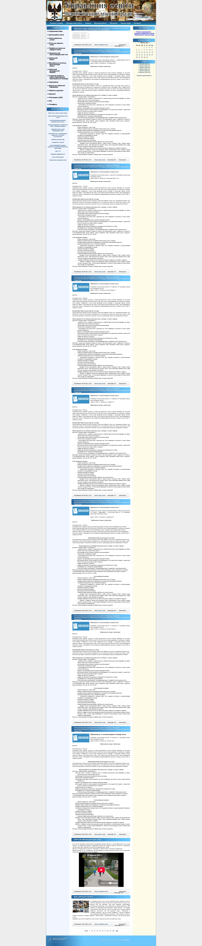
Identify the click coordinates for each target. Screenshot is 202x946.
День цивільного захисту (83, 897)
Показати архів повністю (144, 75)
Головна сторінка (56, 23)
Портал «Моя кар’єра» (58, 157)
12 (137, 52)
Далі (117, 930)
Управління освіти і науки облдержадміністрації (57, 130)
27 (139, 57)
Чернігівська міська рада (57, 139)
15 (144, 52)
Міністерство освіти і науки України (57, 113)
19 (137, 55)
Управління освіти (103, 44)
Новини (88, 23)
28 (142, 57)
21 (142, 55)
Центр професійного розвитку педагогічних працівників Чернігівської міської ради (58, 147)
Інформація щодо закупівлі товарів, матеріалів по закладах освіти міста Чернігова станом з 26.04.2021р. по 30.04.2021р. (101, 29)
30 (147, 57)
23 (147, 55)
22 (144, 55)
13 (139, 52)
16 (147, 52)
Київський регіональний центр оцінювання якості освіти (58, 121)
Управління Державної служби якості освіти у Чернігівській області (58, 125)
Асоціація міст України (58, 142)
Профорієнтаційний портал (58, 154)
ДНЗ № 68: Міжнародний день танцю (87, 839)
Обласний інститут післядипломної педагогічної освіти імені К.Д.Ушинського (58, 135)
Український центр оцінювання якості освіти (58, 116)
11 (152, 50)
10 (113, 930)
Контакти (137, 23)
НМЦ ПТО (57, 151)
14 (142, 52)
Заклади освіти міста (74, 23)
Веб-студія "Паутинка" (59, 939)
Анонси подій (126, 23)
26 (137, 57)
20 (139, 55)
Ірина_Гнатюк (101, 159)
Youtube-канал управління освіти (57, 160)
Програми (113, 23)
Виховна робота (100, 23)
